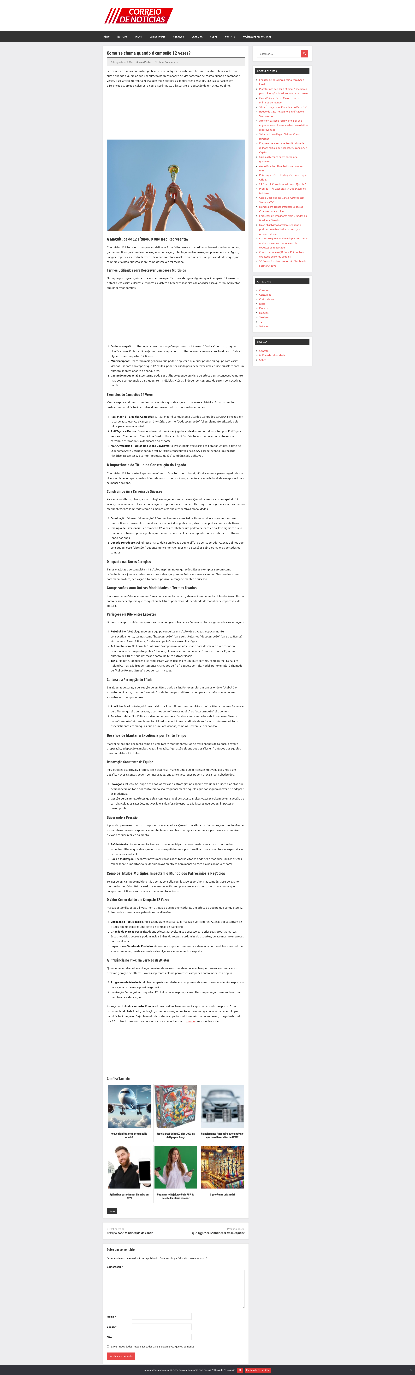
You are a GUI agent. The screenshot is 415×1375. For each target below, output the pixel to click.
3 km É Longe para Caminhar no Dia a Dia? (283, 106)
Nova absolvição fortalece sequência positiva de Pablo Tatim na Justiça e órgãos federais (280, 229)
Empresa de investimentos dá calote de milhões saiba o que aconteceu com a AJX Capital (283, 147)
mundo (190, 1021)
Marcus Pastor (144, 61)
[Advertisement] (176, 114)
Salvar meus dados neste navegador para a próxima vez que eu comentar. (153, 1346)
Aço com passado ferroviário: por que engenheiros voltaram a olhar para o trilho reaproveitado (283, 125)
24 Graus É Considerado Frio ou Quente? (282, 184)
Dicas (138, 36)
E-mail (112, 1326)
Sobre (213, 36)
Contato (230, 36)
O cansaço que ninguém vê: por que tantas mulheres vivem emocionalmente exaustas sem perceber (283, 243)
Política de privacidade (257, 36)
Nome (111, 1316)
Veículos (264, 326)
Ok (239, 1370)
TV (260, 321)
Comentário (115, 1266)
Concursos (265, 294)
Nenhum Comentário (166, 61)
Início (106, 36)
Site (109, 1337)
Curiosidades (158, 36)
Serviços (178, 36)
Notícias (122, 36)
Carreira (197, 36)
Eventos (263, 308)
